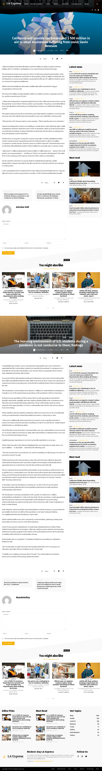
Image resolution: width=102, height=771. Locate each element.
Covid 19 (71, 112)
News (60, 34)
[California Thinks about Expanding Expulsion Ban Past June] (84, 169)
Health (71, 98)
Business (55, 34)
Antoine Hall (42, 50)
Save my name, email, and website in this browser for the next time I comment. (26, 248)
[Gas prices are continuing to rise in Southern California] (38, 280)
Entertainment (73, 141)
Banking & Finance (35, 31)
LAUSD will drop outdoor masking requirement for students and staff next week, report (84, 116)
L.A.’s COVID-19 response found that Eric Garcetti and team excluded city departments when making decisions (84, 76)
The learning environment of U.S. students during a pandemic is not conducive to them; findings (16, 196)
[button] (97, 4)
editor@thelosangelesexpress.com (43, 761)
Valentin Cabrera (63, 301)
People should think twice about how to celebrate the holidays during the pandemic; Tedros (48, 196)
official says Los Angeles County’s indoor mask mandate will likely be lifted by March (84, 103)
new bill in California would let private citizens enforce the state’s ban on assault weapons (83, 131)
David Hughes (13, 303)
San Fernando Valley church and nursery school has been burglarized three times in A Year (84, 210)
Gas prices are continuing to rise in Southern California (38, 291)
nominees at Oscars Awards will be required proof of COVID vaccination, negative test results (82, 145)
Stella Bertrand (89, 301)
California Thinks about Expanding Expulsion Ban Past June (82, 182)
